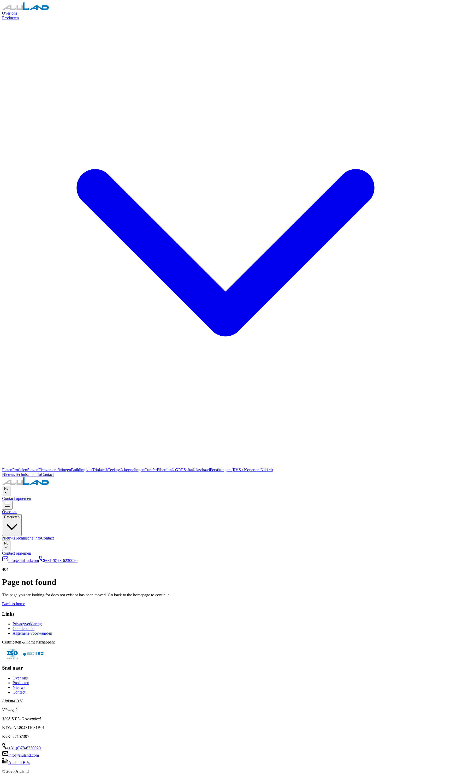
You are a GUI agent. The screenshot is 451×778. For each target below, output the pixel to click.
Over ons (9, 13)
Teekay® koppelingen (126, 470)
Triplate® (100, 470)
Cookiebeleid (23, 628)
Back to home (13, 604)
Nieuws (8, 474)
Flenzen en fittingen (54, 470)
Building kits (81, 470)
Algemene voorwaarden (32, 633)
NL (6, 489)
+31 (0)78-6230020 (61, 560)
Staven (32, 470)
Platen (7, 470)
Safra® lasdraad (196, 470)
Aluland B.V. (19, 762)
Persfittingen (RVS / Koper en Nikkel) (241, 470)
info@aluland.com (23, 560)
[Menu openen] (7, 505)
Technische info (28, 474)
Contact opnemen (16, 498)
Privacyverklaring (27, 624)
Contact (47, 474)
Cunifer (150, 470)
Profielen (19, 470)
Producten (21, 683)
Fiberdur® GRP (170, 470)
